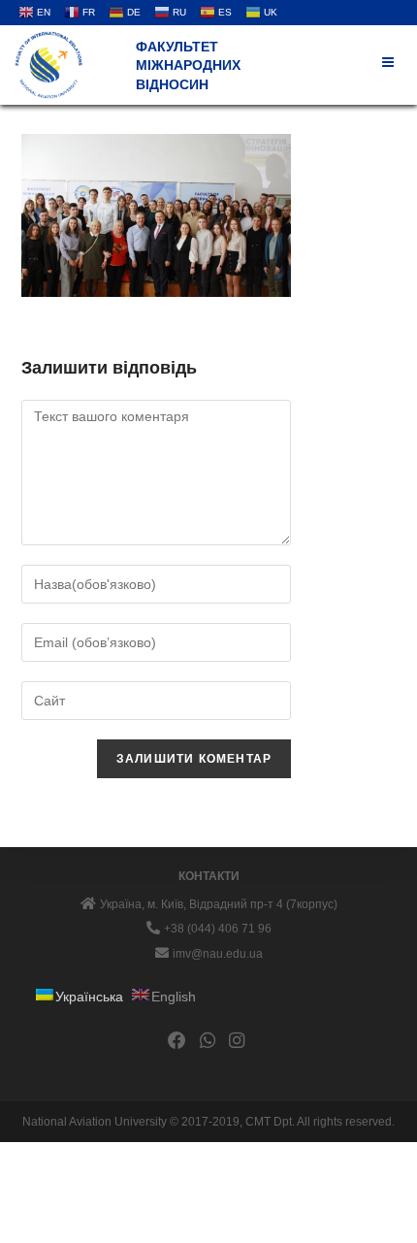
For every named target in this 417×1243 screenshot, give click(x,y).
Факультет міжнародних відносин (188, 65)
